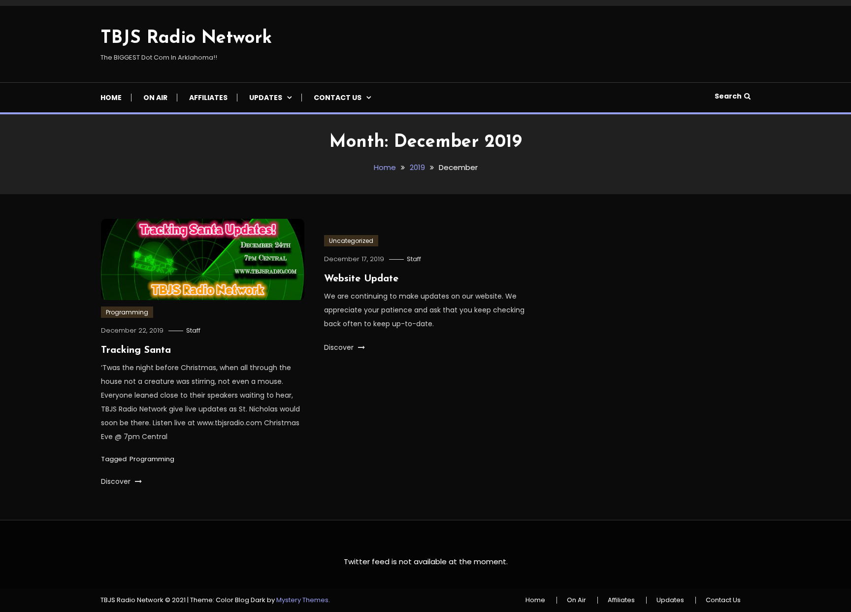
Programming (127, 312)
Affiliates (208, 97)
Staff (193, 330)
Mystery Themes (302, 600)
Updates (265, 97)
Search (728, 96)
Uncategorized (351, 241)
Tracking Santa (136, 350)
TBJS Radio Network (186, 38)
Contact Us (337, 97)
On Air (155, 97)
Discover (116, 481)
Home (111, 97)
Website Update (361, 279)
